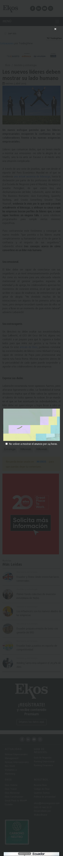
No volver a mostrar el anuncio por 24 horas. (33, 444)
